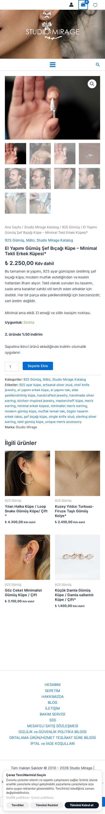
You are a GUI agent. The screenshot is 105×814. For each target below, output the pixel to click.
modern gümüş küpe (20, 411)
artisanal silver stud (57, 385)
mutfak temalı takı (51, 411)
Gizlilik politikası (17, 797)
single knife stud (61, 416)
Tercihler (17, 805)
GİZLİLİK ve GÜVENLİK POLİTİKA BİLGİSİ (52, 732)
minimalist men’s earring (69, 406)
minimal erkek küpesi (33, 406)
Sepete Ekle (38, 366)
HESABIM (53, 684)
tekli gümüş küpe (30, 422)
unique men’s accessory (63, 422)
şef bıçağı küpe (35, 416)
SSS (52, 720)
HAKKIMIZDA (53, 696)
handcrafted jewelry (52, 395)
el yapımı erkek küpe (33, 390)
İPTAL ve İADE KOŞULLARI (53, 743)
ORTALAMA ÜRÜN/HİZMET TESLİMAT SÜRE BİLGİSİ (52, 738)
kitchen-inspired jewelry (35, 401)
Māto (30, 240)
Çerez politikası (42, 797)
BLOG (52, 702)
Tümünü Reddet (47, 805)
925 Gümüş (71, 227)
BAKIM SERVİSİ (52, 714)
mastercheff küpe (69, 401)
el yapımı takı (60, 390)
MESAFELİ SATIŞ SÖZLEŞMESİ (52, 726)
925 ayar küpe (30, 385)
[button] (98, 65)
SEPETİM (52, 691)
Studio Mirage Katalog (41, 227)
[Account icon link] (71, 4)
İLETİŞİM (52, 708)
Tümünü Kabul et (82, 805)
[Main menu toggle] (52, 64)
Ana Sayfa (13, 227)
